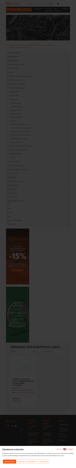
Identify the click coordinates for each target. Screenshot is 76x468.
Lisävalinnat (43, 462)
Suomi (59, 449)
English (70, 449)
